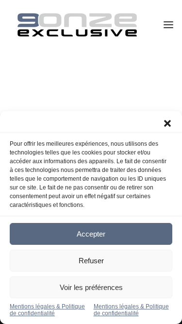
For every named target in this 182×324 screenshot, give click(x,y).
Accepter (91, 234)
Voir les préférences (91, 287)
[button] (167, 123)
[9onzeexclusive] (77, 24)
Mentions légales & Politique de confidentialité (47, 310)
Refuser (91, 260)
